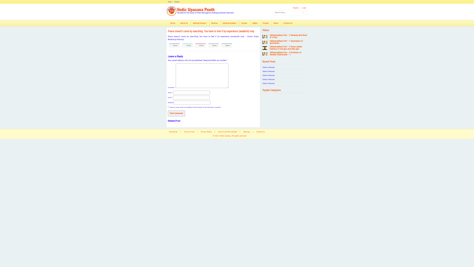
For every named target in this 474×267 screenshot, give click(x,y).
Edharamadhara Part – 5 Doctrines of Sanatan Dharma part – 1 (285, 53)
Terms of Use (189, 132)
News (276, 23)
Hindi (169, 2)
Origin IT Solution (254, 136)
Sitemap (246, 132)
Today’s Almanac (268, 67)
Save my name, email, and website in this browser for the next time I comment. (195, 107)
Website (170, 102)
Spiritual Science (199, 23)
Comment (171, 87)
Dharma (214, 23)
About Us (184, 23)
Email (170, 97)
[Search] (303, 13)
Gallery (255, 23)
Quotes (244, 23)
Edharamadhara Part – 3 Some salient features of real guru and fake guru (286, 47)
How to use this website (227, 132)
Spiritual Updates (229, 23)
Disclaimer (173, 132)
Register (296, 8)
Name (170, 92)
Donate (266, 23)
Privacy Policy (206, 132)
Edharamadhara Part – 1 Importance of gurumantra (286, 42)
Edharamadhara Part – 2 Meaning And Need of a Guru (288, 36)
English (176, 2)
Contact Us (287, 23)
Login (304, 8)
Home (172, 23)
